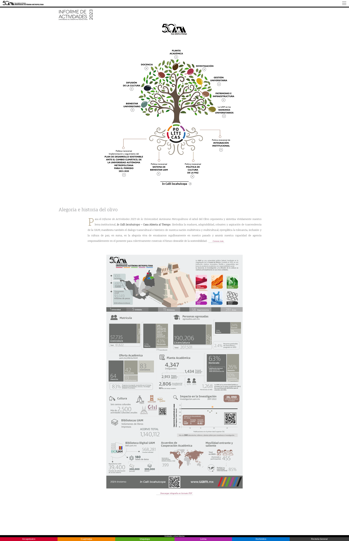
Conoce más (218, 241)
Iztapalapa (145, 539)
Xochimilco (260, 539)
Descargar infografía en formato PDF (176, 493)
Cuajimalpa (86, 539)
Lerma (203, 539)
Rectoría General (319, 539)
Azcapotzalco (28, 539)
